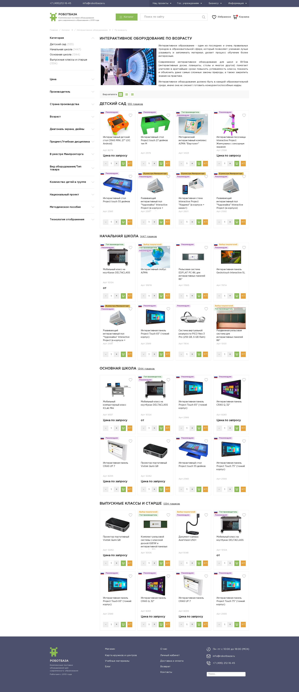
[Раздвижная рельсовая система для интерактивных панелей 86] (231, 318)
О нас (163, 649)
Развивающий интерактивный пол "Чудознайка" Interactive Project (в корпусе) (229, 203)
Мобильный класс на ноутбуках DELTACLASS (116, 271)
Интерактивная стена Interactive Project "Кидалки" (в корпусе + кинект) (191, 203)
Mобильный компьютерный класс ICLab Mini (114, 405)
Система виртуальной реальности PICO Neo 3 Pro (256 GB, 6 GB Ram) (192, 334)
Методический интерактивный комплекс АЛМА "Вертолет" (192, 140)
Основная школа (65, 55)
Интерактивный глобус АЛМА (153, 271)
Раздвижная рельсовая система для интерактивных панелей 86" (229, 335)
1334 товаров (171, 504)
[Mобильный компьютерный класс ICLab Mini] (117, 389)
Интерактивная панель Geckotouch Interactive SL (230, 271)
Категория (57, 38)
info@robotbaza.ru (94, 3)
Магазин (110, 649)
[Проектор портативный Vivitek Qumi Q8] (155, 450)
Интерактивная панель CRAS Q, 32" (229, 403)
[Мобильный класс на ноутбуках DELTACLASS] (117, 257)
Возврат (165, 667)
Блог (108, 667)
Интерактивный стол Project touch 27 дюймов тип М (154, 140)
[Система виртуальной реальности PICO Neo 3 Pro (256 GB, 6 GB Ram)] (193, 318)
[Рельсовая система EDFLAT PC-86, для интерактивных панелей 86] (193, 257)
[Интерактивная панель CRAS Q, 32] (231, 389)
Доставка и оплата (171, 661)
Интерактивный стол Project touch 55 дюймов (116, 200)
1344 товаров (146, 369)
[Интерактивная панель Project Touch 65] (155, 318)
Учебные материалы (117, 661)
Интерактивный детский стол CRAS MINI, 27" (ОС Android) (116, 140)
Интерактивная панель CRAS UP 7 (115, 464)
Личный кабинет (170, 655)
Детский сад (62, 44)
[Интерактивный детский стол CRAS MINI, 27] (117, 125)
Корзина (244, 17)
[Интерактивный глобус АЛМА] (155, 257)
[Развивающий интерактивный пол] (155, 186)
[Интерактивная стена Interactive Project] (193, 186)
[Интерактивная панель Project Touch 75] (231, 450)
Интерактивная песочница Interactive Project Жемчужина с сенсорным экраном (231, 142)
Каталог (129, 17)
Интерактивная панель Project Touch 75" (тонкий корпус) (230, 466)
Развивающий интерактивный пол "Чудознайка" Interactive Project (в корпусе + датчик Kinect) (154, 203)
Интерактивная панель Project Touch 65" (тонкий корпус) (155, 334)
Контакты (166, 672)
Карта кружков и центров (121, 655)
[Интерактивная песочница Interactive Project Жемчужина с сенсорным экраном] (231, 125)
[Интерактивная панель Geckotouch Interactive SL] (231, 257)
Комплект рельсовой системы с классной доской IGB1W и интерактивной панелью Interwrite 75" (154, 542)
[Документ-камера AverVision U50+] (193, 524)
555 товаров (135, 104)
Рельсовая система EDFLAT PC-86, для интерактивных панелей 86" (192, 274)
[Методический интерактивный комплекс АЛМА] (193, 125)
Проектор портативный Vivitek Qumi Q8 (154, 464)
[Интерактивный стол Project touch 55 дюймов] (117, 186)
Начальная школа (65, 49)
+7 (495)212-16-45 (60, 3)
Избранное (224, 17)
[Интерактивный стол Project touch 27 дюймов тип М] (155, 125)
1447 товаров (148, 237)
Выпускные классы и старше (68, 62)
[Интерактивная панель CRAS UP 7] (117, 450)
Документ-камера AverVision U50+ (188, 538)
